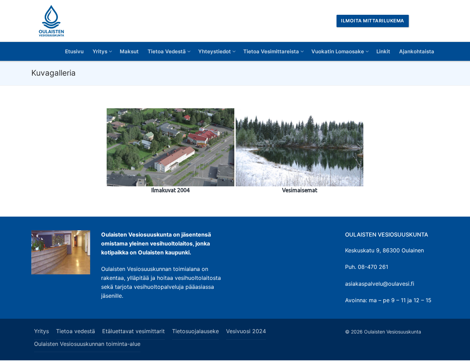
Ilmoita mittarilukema (372, 20)
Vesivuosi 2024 (246, 331)
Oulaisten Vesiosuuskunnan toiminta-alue (87, 343)
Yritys (41, 331)
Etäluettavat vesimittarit (133, 331)
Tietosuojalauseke (195, 331)
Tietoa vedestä (75, 331)
